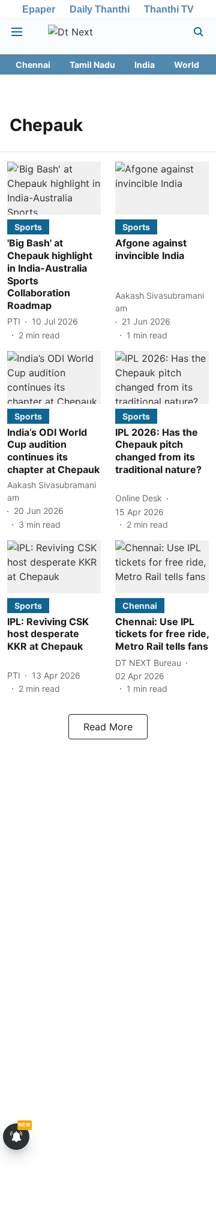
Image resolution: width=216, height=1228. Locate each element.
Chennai (33, 65)
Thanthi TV (169, 9)
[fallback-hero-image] (54, 188)
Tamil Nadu (92, 65)
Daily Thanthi (100, 9)
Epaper (38, 9)
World (186, 65)
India (144, 65)
